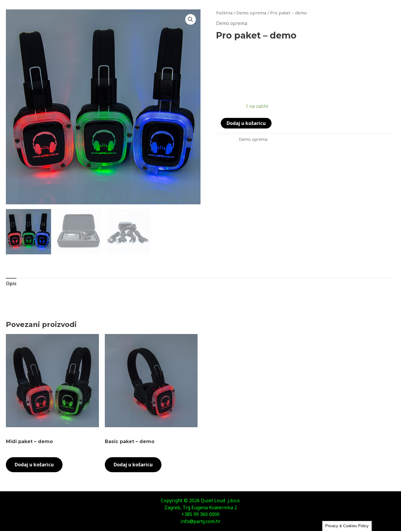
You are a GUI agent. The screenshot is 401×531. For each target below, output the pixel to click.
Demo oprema (251, 13)
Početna (224, 13)
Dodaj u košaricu (246, 123)
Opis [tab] (11, 283)
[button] (190, 19)
